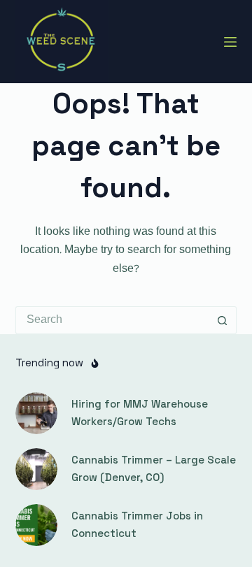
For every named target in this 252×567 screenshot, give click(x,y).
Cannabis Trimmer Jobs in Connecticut (137, 524)
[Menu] (230, 42)
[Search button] (223, 320)
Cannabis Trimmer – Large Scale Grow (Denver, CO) (153, 468)
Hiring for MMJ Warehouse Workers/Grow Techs (139, 412)
